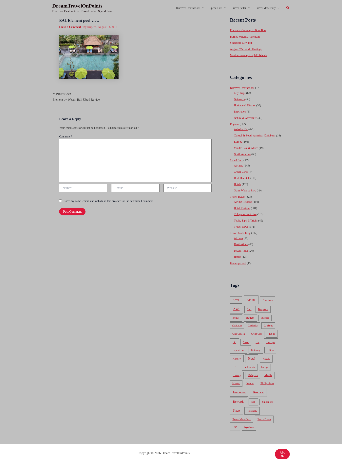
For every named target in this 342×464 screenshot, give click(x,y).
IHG (235, 367)
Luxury (237, 375)
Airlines (238, 165)
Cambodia (252, 325)
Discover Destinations (188, 8)
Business (265, 317)
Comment (65, 136)
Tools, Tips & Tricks (245, 220)
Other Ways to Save (245, 190)
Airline (251, 299)
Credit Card (256, 333)
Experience (239, 350)
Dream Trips (241, 250)
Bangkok (263, 309)
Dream (246, 342)
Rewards (238, 401)
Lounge (264, 367)
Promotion (239, 392)
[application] (202, 8)
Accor (236, 299)
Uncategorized (238, 263)
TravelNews (264, 419)
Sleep (236, 410)
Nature (250, 383)
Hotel (251, 358)
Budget (250, 317)
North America (242, 154)
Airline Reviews (243, 201)
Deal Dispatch (242, 178)
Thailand (252, 410)
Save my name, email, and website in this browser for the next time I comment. (109, 201)
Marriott (236, 383)
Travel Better (238, 8)
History (237, 358)
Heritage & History (245, 105)
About (282, 454)
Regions (234, 124)
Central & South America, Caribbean (254, 135)
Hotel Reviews (242, 208)
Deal (272, 333)
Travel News (241, 226)
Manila (268, 375)
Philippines (267, 383)
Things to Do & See (245, 214)
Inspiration (240, 111)
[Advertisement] (171, 46)
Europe (238, 141)
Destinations (241, 244)
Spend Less (216, 8)
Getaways (239, 99)
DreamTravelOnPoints (77, 6)
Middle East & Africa (246, 148)
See (253, 401)
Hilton (270, 350)
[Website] (187, 188)
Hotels (237, 184)
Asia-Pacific (241, 129)
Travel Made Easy (265, 8)
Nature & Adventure (245, 117)
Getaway (255, 350)
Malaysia (253, 375)
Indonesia (249, 367)
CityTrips (268, 325)
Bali (249, 309)
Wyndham (249, 427)
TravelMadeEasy (242, 419)
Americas (268, 299)
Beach (236, 317)
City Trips (239, 93)
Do (234, 342)
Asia (236, 309)
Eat (257, 342)
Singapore (267, 402)
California (237, 325)
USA (235, 427)
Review (258, 392)
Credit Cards (241, 171)
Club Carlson (238, 333)
